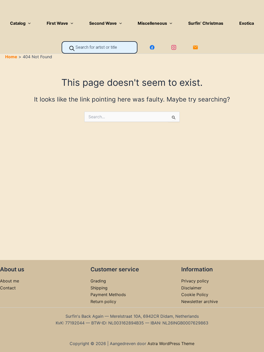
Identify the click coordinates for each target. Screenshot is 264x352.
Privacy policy (195, 280)
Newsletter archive (199, 301)
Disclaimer (191, 287)
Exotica (246, 23)
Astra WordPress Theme (170, 343)
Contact (8, 287)
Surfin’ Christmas (205, 23)
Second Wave (103, 23)
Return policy (103, 301)
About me (9, 280)
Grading (98, 280)
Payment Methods (108, 294)
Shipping (99, 287)
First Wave (57, 23)
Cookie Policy (194, 294)
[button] (28, 23)
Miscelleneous (152, 23)
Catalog (18, 23)
